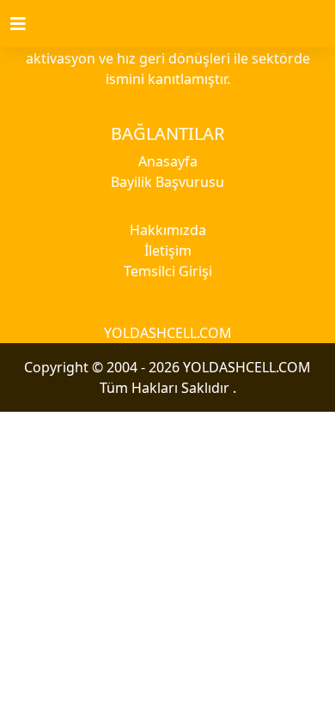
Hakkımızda (168, 229)
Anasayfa (168, 161)
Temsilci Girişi (168, 271)
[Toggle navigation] (28, 24)
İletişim (168, 250)
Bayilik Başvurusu (167, 181)
